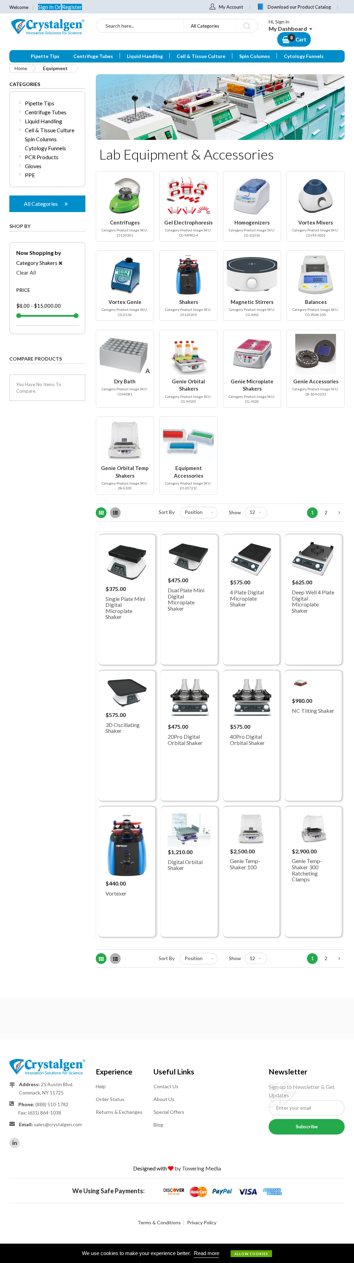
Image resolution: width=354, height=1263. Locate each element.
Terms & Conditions (159, 1222)
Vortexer (116, 893)
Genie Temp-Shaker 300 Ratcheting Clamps (307, 870)
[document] (177, 1253)
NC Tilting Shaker (313, 710)
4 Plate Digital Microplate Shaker (247, 598)
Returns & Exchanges (119, 1112)
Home (21, 68)
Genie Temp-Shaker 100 (245, 864)
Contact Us (165, 1086)
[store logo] (47, 26)
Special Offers (168, 1112)
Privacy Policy (201, 1222)
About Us (163, 1099)
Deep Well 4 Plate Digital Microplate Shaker (313, 601)
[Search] (247, 25)
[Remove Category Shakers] (60, 263)
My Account (231, 7)
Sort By (167, 512)
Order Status (110, 1099)
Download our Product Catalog (299, 7)
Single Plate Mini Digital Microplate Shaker (125, 607)
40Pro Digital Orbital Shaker (247, 739)
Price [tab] (23, 290)
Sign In (46, 7)
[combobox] (140, 25)
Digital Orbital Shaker (185, 865)
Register (72, 7)
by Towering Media (198, 1168)
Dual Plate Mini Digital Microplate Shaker (186, 599)
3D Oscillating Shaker (122, 727)
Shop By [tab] (19, 226)
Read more (206, 1253)
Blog (158, 1125)
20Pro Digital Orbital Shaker (185, 739)
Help (101, 1086)
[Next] (339, 512)
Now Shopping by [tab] (38, 252)
